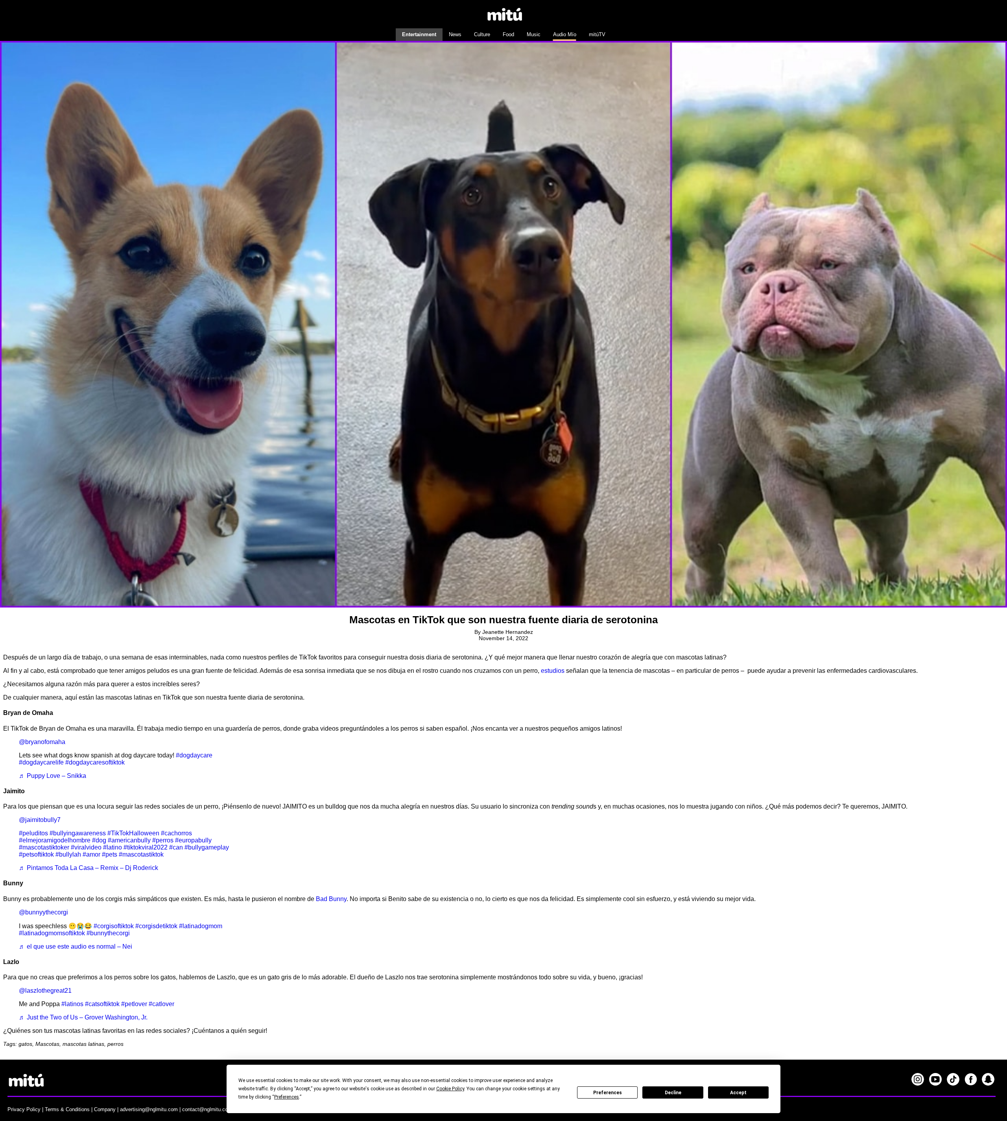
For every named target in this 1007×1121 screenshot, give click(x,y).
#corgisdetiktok (156, 926)
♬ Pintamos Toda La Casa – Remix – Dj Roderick (88, 867)
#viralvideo (86, 847)
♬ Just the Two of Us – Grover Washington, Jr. (83, 1017)
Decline (673, 1092)
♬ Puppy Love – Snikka (52, 775)
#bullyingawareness (78, 833)
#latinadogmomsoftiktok (52, 933)
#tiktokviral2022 (146, 847)
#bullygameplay (206, 847)
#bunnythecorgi (108, 933)
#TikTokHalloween (133, 833)
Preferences (607, 1092)
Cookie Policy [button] (450, 1088)
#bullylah (68, 854)
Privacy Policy (24, 1109)
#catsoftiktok (102, 1004)
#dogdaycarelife (41, 762)
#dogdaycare (194, 755)
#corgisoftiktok (114, 926)
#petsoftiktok (36, 854)
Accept (738, 1092)
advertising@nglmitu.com (149, 1109)
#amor (91, 854)
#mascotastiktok (141, 854)
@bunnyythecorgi (43, 912)
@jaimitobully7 (40, 819)
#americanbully (129, 840)
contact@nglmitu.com (207, 1109)
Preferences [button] (286, 1097)
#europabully (193, 840)
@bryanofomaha (42, 742)
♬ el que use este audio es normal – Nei (75, 946)
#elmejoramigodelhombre (54, 840)
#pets (109, 854)
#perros (162, 840)
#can (176, 847)
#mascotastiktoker (44, 847)
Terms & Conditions (67, 1109)
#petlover (134, 1004)
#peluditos (33, 833)
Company (105, 1109)
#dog (99, 840)
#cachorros (176, 833)
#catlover (161, 1004)
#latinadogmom (200, 926)
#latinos (72, 1004)
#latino (112, 847)
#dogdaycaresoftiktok (95, 762)
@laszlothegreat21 (45, 990)
